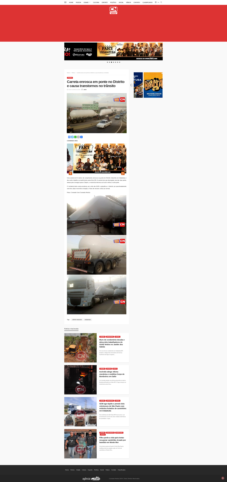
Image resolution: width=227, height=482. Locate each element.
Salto (115, 368)
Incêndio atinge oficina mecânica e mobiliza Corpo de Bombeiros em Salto (111, 374)
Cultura (96, 2)
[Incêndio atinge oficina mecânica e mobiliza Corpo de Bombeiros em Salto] (80, 379)
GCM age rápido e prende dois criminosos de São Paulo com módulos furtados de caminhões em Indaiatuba (112, 407)
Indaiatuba (110, 336)
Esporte (105, 2)
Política (113, 2)
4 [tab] (113, 62)
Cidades (102, 336)
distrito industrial (77, 319)
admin (85, 89)
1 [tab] (107, 62)
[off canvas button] (65, 2)
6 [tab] (117, 62)
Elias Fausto (110, 432)
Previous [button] (66, 51)
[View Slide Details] (113, 51)
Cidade (86, 2)
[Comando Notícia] (114, 10)
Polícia (78, 2)
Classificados (147, 2)
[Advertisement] (113, 29)
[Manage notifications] (222, 478)
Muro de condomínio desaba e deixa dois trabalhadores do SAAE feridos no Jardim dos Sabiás (112, 343)
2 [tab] (109, 62)
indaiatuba (88, 319)
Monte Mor (119, 432)
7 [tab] (119, 62)
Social (121, 2)
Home (71, 2)
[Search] (161, 2)
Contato (137, 2)
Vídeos (128, 2)
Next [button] (160, 51)
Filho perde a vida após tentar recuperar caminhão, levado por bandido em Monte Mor (112, 440)
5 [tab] (115, 62)
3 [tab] (111, 62)
